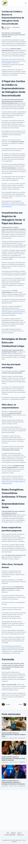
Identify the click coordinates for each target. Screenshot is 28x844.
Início (8, 833)
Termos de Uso (20, 834)
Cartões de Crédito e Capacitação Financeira (13, 311)
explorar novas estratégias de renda (11, 647)
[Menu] (25, 3)
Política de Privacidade (9, 834)
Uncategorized (15, 27)
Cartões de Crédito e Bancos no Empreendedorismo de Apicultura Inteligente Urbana (14, 734)
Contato (19, 833)
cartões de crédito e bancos (9, 61)
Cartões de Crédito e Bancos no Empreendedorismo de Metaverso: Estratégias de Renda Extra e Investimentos (13, 782)
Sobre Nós (13, 833)
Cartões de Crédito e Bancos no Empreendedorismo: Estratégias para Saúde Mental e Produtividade (13, 758)
